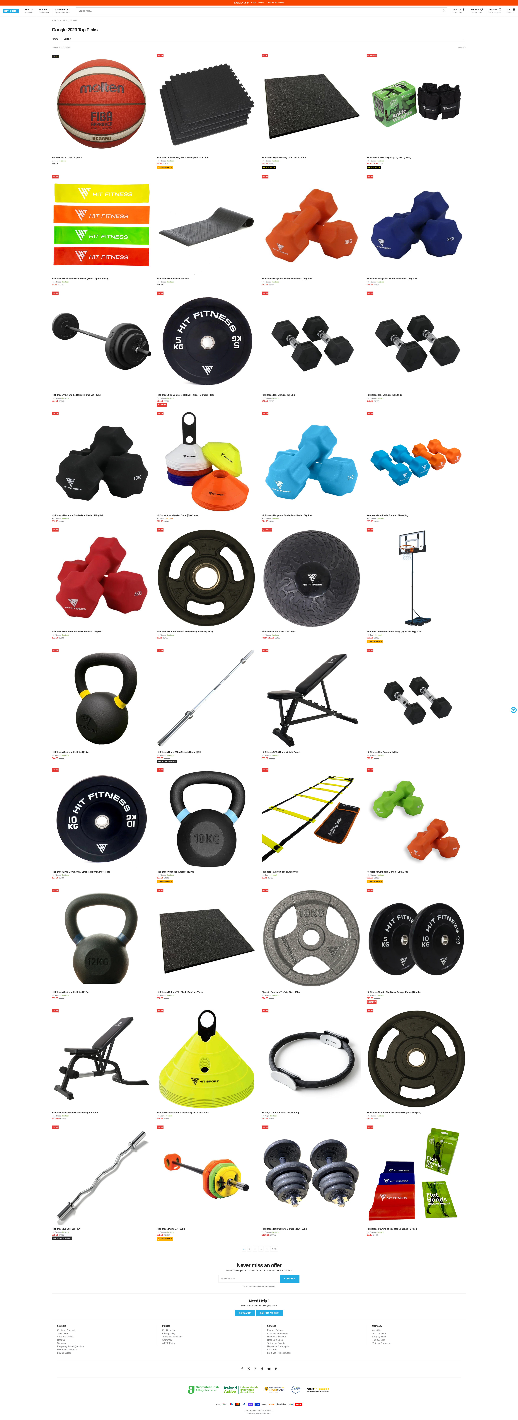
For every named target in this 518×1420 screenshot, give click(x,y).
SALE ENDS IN (241, 3)
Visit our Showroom (381, 1343)
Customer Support (66, 1330)
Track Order (62, 1333)
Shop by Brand (379, 1337)
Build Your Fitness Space (279, 1353)
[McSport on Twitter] (248, 1368)
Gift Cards (272, 1350)
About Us (376, 1330)
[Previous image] (55, 104)
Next (274, 1249)
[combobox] (261, 10)
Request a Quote (275, 1340)
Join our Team (379, 1333)
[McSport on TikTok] (262, 1368)
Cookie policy (168, 1330)
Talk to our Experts (276, 1343)
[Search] (444, 10)
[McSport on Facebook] (242, 1368)
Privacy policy (168, 1333)
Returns (61, 1340)
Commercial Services (277, 1333)
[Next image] (148, 104)
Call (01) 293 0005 (269, 1313)
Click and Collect (65, 1337)
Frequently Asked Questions (70, 1346)
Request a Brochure (276, 1337)
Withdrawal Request (67, 1350)
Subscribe (289, 1278)
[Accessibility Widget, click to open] (514, 710)
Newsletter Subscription (278, 1346)
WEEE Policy (168, 1343)
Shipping (61, 1343)
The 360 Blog (378, 1340)
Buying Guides (64, 1353)
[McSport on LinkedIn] (276, 1368)
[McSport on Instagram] (255, 1368)
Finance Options (275, 1330)
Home (54, 20)
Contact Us (245, 1313)
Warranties (167, 1340)
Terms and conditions (172, 1337)
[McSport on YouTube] (269, 1368)
